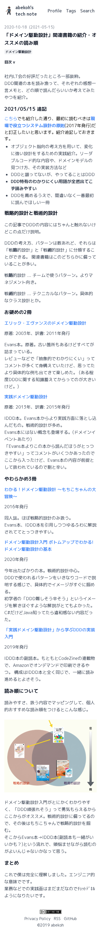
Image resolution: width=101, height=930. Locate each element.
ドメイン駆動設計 (18, 51)
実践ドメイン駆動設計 (25, 397)
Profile (55, 11)
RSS (57, 918)
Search (87, 11)
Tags (71, 11)
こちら (10, 118)
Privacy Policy (38, 918)
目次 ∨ (9, 62)
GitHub (70, 918)
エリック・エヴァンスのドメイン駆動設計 (45, 323)
